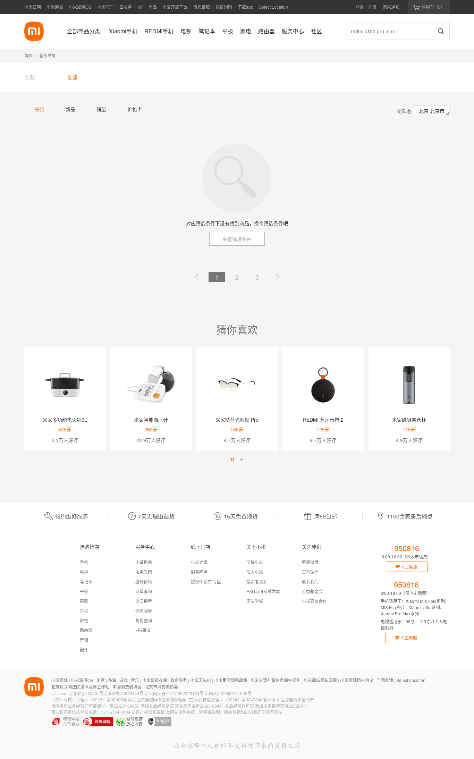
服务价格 (143, 581)
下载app (245, 9)
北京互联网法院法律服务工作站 (80, 687)
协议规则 (223, 7)
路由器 (86, 630)
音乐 (135, 680)
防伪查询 (143, 620)
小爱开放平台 (174, 7)
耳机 (84, 611)
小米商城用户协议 (356, 680)
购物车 (433, 7)
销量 (101, 109)
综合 (39, 109)
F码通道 (142, 630)
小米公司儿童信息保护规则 (276, 680)
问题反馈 (384, 680)
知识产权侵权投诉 (148, 712)
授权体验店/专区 (206, 581)
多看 (112, 680)
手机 (84, 562)
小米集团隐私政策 (230, 680)
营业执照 (271, 699)
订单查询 (143, 591)
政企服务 (178, 680)
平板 (84, 591)
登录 (359, 7)
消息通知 (391, 7)
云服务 (125, 7)
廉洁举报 (254, 601)
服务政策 (143, 572)
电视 (84, 572)
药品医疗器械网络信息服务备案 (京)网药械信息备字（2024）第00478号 (195, 699)
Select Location (273, 7)
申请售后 (143, 562)
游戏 (123, 680)
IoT (140, 7)
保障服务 (143, 611)
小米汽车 (105, 7)
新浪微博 (310, 562)
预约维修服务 (71, 516)
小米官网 (32, 7)
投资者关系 (256, 581)
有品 (153, 7)
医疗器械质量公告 (297, 699)
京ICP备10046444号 (124, 693)
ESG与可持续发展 (263, 591)
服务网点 (199, 572)
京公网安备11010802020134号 (174, 693)
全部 (72, 77)
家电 (84, 620)
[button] (232, 459)
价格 (135, 109)
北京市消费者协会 (161, 687)
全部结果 (47, 55)
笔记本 (86, 581)
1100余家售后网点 (410, 516)
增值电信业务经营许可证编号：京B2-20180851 (95, 706)
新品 (70, 109)
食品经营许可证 (239, 706)
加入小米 (254, 572)
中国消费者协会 (127, 687)
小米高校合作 (314, 601)
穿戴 (84, 601)
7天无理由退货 (156, 516)
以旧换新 (143, 601)
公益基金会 (312, 591)
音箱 (84, 640)
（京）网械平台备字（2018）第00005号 (89, 699)
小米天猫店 (200, 680)
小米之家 (199, 562)
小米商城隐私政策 (320, 680)
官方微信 (310, 572)
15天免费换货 (241, 516)
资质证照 (201, 7)
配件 (84, 649)
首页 (28, 55)
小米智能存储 (154, 680)
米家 (100, 680)
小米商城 (54, 7)
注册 (372, 7)
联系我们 (310, 581)
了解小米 (254, 562)
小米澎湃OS (80, 7)
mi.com (62, 693)
